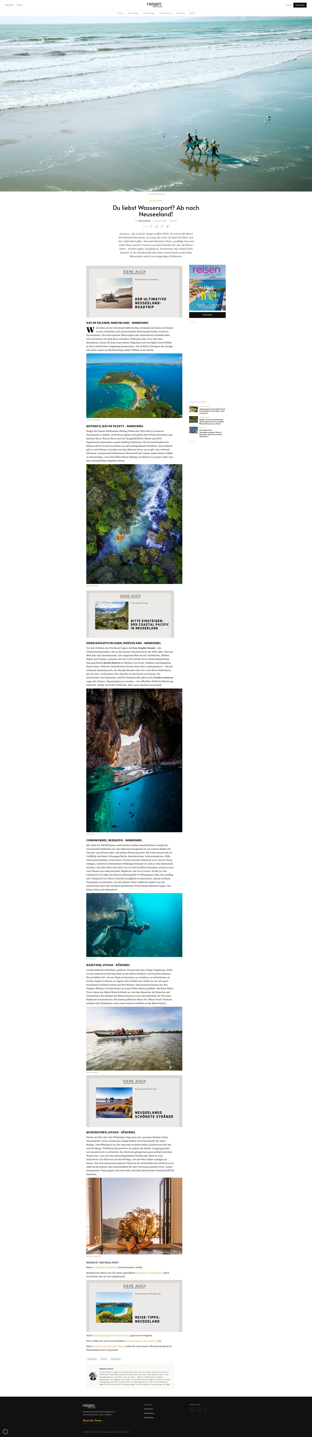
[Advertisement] (207, 360)
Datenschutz (149, 1413)
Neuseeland (92, 1359)
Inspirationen (166, 13)
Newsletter (9, 5)
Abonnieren (300, 5)
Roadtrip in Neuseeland (149, 1272)
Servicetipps (149, 13)
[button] (5, 1431)
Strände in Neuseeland (105, 1267)
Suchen (288, 5)
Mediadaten (149, 1417)
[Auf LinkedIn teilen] (157, 227)
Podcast (20, 5)
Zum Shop (207, 315)
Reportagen (133, 13)
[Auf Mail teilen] (168, 227)
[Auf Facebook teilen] (151, 227)
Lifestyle (181, 13)
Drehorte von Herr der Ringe (109, 1346)
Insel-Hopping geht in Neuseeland (111, 1335)
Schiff (192, 13)
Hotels (120, 13)
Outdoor (104, 1359)
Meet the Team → (94, 1420)
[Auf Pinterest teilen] (162, 227)
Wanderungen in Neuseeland (141, 1340)
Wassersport (116, 1359)
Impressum (148, 1409)
